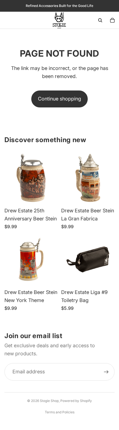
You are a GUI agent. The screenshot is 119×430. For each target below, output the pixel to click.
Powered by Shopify (76, 401)
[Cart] (112, 20)
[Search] (100, 20)
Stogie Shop (49, 401)
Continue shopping (59, 99)
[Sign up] (106, 372)
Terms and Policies (59, 412)
